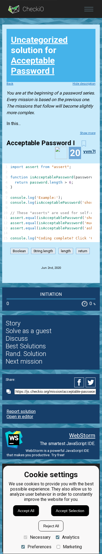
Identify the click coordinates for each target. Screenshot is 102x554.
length (66, 251)
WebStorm (82, 435)
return (82, 251)
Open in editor (20, 416)
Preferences (39, 546)
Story (13, 323)
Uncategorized (39, 40)
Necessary (40, 537)
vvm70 (90, 151)
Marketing (72, 546)
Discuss (17, 338)
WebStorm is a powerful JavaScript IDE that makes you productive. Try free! (48, 452)
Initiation (51, 294)
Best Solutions (26, 346)
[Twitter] (91, 382)
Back (10, 84)
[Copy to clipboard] (10, 391)
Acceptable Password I (33, 65)
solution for (39, 55)
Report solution (21, 411)
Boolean (19, 251)
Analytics (70, 537)
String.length (43, 251)
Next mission (24, 361)
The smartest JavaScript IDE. (67, 443)
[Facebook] (80, 382)
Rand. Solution (26, 354)
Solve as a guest (29, 331)
